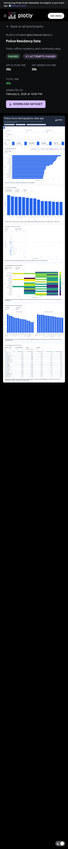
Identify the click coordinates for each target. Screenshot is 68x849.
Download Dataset (27, 104)
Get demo (56, 15)
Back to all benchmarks (27, 26)
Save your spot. (19, 5)
